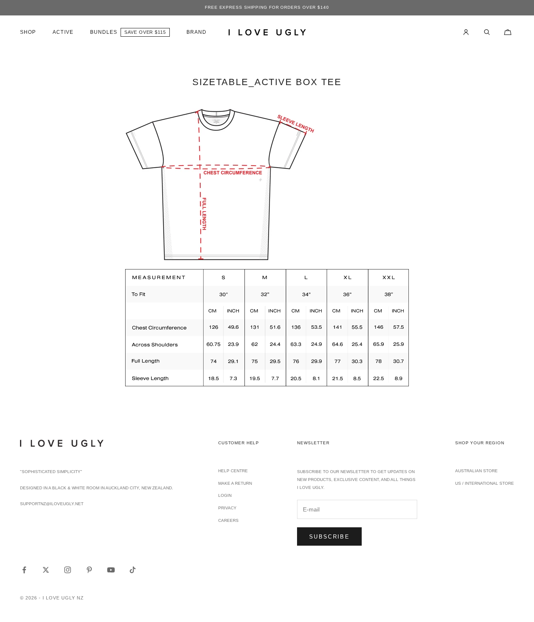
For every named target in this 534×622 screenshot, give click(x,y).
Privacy (227, 508)
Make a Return (235, 483)
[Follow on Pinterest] (89, 570)
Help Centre (233, 470)
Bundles (104, 32)
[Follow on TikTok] (132, 570)
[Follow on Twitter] (46, 570)
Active (63, 32)
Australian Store (476, 470)
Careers (228, 520)
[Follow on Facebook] (24, 570)
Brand (196, 32)
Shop (28, 32)
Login (225, 495)
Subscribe (329, 537)
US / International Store (484, 483)
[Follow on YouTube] (111, 570)
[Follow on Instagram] (67, 570)
